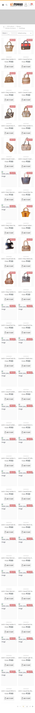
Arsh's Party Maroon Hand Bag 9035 (9, 192)
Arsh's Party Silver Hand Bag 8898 (9, 225)
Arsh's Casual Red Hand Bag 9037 (9, 325)
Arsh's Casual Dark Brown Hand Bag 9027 (9, 525)
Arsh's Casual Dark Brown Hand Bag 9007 (9, 358)
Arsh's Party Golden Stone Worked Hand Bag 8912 (9, 458)
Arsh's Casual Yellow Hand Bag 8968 (26, 225)
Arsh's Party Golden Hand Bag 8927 (9, 92)
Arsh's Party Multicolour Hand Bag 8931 (26, 259)
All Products (10, 26)
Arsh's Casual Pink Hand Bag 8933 (26, 591)
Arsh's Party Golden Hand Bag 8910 (9, 491)
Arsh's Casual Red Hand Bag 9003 (26, 624)
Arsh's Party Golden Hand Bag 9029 (9, 624)
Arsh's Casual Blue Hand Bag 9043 (26, 192)
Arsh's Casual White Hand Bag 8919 (9, 691)
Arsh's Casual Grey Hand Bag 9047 (26, 558)
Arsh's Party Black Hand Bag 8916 (26, 525)
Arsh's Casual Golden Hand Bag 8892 (9, 425)
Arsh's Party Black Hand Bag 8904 (26, 392)
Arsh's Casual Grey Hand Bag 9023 (9, 126)
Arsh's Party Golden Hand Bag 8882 (9, 292)
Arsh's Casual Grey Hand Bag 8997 (26, 292)
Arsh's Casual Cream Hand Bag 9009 (26, 159)
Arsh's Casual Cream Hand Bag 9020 (9, 159)
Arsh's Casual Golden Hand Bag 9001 (9, 392)
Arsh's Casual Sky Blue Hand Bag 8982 (26, 691)
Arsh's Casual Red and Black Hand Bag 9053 (26, 59)
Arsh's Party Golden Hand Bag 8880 (26, 126)
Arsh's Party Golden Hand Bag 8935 (9, 59)
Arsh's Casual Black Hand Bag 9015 (26, 425)
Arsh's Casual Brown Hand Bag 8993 (26, 491)
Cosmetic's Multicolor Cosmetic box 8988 (26, 358)
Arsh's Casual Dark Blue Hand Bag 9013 (9, 259)
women (19, 26)
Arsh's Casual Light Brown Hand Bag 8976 (26, 658)
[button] (7, 5)
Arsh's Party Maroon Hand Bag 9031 (9, 558)
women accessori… (11, 28)
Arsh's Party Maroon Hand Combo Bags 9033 (9, 591)
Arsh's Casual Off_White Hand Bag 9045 (26, 458)
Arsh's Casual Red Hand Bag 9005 (26, 325)
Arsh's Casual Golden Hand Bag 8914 (9, 658)
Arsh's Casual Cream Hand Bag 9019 (26, 92)
